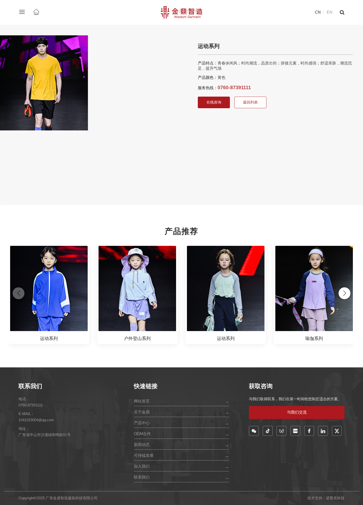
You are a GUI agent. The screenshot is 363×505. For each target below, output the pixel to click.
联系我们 (142, 477)
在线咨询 (213, 102)
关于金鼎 (142, 412)
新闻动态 (142, 444)
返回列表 (250, 102)
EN (329, 12)
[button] (344, 293)
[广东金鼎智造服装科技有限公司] (36, 12)
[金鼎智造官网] (181, 12)
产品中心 (142, 423)
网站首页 (142, 401)
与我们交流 (297, 412)
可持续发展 (144, 455)
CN (318, 12)
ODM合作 (142, 434)
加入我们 (142, 466)
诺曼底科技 (335, 498)
